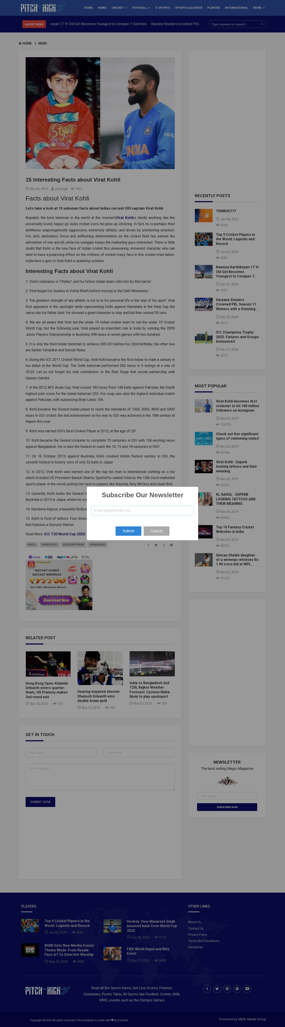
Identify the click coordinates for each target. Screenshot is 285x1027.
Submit (128, 531)
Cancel (156, 531)
